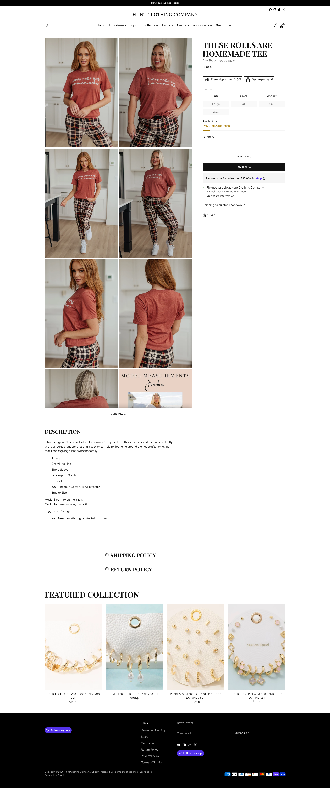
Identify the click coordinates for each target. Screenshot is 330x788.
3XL (216, 111)
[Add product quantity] (216, 144)
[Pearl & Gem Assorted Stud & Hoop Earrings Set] (195, 647)
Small (244, 96)
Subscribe (242, 733)
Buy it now (244, 166)
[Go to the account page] (276, 25)
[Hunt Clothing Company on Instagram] (274, 9)
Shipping (208, 205)
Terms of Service (152, 762)
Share (211, 215)
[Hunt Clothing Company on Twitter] (283, 9)
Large (216, 104)
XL (244, 104)
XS (216, 96)
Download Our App (153, 730)
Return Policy (149, 749)
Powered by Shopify (55, 775)
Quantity (208, 137)
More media (118, 413)
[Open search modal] (46, 25)
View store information (220, 195)
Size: (208, 89)
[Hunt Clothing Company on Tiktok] (279, 9)
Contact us (148, 743)
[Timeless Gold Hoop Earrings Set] (134, 647)
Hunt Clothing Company (77, 771)
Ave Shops (210, 60)
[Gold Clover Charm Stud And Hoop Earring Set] (256, 647)
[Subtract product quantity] (206, 144)
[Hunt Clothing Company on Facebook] (270, 9)
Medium (272, 96)
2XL (272, 104)
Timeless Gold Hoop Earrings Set (134, 694)
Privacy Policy (150, 756)
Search (145, 736)
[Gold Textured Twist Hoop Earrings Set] (73, 647)
